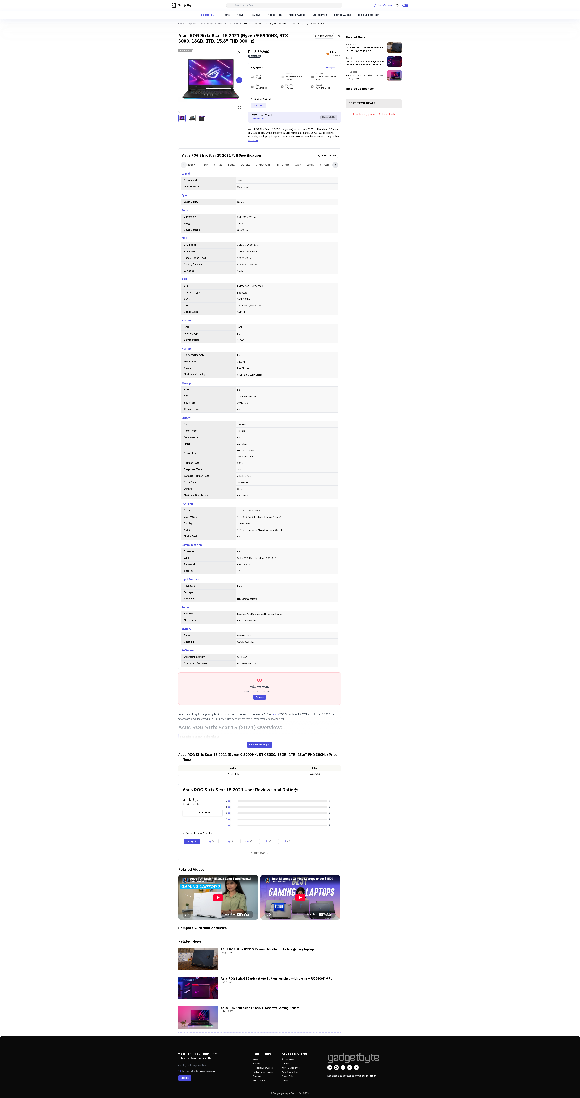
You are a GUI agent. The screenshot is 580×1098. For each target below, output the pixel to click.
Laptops (192, 23)
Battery (310, 165)
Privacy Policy (288, 1076)
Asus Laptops (207, 23)
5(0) (210, 841)
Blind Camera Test (368, 15)
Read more (253, 140)
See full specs (329, 68)
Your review (204, 812)
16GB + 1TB (258, 105)
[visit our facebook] (343, 1067)
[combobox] (205, 833)
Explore (207, 15)
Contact (285, 1080)
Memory (191, 165)
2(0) (267, 841)
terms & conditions (205, 1071)
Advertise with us (290, 1072)
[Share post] (339, 35)
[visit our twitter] (349, 1067)
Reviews (255, 15)
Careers (285, 1063)
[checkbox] (179, 1071)
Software (324, 165)
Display (231, 165)
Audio (298, 165)
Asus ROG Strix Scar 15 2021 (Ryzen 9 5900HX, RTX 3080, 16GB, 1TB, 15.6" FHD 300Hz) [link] (283, 24)
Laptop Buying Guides (263, 1072)
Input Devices (282, 165)
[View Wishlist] (397, 5)
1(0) (286, 841)
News (240, 15)
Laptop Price (320, 15)
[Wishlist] (239, 51)
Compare (257, 1076)
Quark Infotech (367, 1076)
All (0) (191, 841)
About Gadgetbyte (291, 1068)
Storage (218, 165)
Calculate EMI (258, 119)
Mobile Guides (297, 15)
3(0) (248, 841)
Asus (276, 714)
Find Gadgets (259, 1080)
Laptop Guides (342, 15)
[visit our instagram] (336, 1067)
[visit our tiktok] (356, 1067)
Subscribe (185, 1078)
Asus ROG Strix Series (228, 23)
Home (226, 15)
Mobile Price (275, 15)
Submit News (288, 1059)
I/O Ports (245, 165)
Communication (263, 165)
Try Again (260, 697)
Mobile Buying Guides (263, 1068)
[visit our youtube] (329, 1067)
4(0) (229, 841)
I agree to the (198, 1071)
